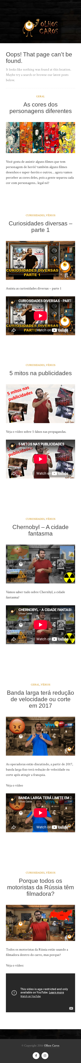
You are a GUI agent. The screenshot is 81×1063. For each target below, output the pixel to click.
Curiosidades (35, 215)
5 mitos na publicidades (40, 373)
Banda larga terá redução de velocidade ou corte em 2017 (40, 699)
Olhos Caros (51, 1046)
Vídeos (50, 215)
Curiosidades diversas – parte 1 (40, 226)
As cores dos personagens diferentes (40, 107)
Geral (40, 96)
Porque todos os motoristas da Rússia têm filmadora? (40, 887)
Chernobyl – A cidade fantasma (40, 530)
